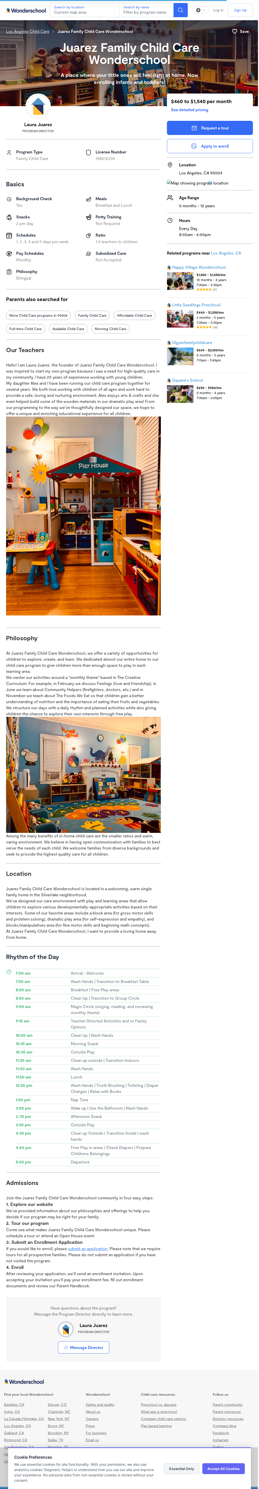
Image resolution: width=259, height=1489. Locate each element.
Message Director (86, 1347)
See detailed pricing (189, 109)
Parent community (228, 1404)
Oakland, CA (14, 1433)
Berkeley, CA (14, 1404)
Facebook (221, 1433)
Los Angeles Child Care (27, 31)
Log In (218, 10)
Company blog (224, 1426)
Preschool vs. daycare (159, 1404)
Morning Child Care (110, 329)
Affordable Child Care (134, 315)
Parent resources (227, 1411)
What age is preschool (159, 1411)
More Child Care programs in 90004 (38, 315)
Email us (92, 1440)
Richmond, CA (15, 1440)
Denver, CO (57, 1404)
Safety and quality (100, 1404)
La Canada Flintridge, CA (24, 1418)
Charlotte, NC (59, 1411)
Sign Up (240, 10)
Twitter (218, 1447)
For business (96, 1433)
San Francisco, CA (19, 1447)
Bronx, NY (56, 1426)
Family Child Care (92, 315)
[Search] (181, 10)
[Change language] (200, 10)
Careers (92, 1418)
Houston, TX (58, 1447)
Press (90, 1426)
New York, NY (59, 1418)
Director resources (228, 1418)
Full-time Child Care (25, 329)
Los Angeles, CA (226, 252)
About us (93, 1411)
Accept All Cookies (223, 1469)
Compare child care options (163, 1418)
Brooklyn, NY (58, 1433)
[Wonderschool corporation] (129, 1382)
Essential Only (181, 1469)
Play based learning (156, 1426)
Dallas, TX (55, 1440)
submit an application (87, 1248)
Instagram (221, 1440)
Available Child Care (68, 329)
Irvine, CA (12, 1411)
